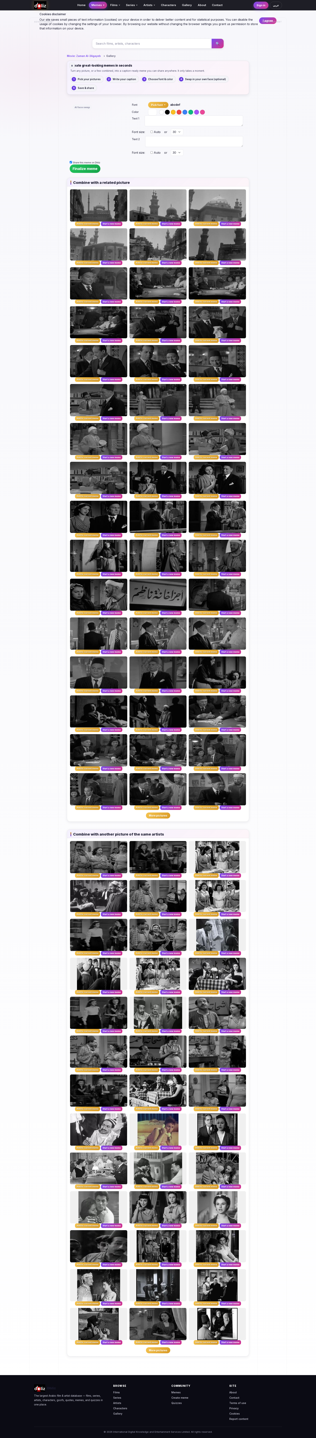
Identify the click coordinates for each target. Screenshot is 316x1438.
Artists (117, 1403)
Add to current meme (87, 223)
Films (116, 1392)
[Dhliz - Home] (40, 5)
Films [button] (114, 5)
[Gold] (173, 112)
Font (134, 104)
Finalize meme (85, 168)
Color (135, 112)
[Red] (179, 112)
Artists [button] (148, 5)
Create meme (179, 1397)
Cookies (234, 1413)
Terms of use (237, 1403)
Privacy (234, 1408)
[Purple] (196, 112)
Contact (217, 5)
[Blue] (185, 112)
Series (117, 1397)
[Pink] (202, 112)
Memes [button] (96, 5)
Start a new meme (112, 223)
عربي (276, 5)
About (202, 5)
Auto (157, 132)
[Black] (167, 112)
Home (81, 5)
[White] (161, 112)
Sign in (261, 5)
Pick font (157, 104)
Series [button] (130, 5)
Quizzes (176, 1403)
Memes (176, 1392)
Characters (168, 5)
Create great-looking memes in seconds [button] (101, 65)
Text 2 (136, 139)
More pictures (158, 815)
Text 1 (135, 118)
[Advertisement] (44, 80)
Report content (238, 1418)
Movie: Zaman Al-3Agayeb (84, 55)
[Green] (190, 112)
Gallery (187, 5)
